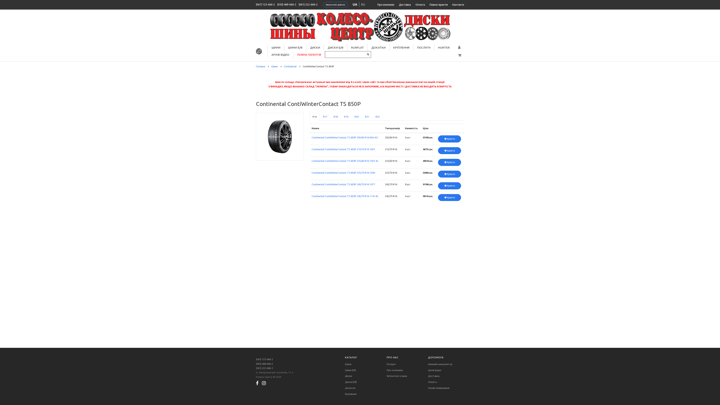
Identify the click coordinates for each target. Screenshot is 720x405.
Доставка (405, 4)
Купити (450, 138)
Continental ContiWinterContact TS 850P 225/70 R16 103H (343, 172)
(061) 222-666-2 (308, 4)
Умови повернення (438, 388)
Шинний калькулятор (440, 364)
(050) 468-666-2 (286, 4)
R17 (325, 116)
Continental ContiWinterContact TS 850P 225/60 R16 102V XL (345, 161)
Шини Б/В (295, 47)
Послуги (423, 47)
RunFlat (357, 47)
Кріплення (401, 47)
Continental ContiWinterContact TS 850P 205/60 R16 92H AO (345, 137)
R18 (336, 116)
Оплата (420, 4)
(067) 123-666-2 (265, 4)
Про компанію (385, 4)
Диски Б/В (335, 47)
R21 (367, 116)
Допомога (436, 357)
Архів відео (280, 54)
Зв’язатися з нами (397, 376)
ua (355, 4)
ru (363, 4)
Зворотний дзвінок (335, 5)
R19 (346, 116)
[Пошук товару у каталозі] (368, 54)
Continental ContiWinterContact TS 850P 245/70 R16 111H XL (345, 196)
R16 (315, 116)
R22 (378, 116)
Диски (315, 47)
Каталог (351, 357)
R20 (357, 116)
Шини (276, 47)
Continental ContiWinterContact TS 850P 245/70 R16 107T (343, 184)
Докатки (378, 47)
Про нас (392, 357)
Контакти (458, 4)
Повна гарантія (439, 4)
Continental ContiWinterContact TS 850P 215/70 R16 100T (343, 149)
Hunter (444, 47)
